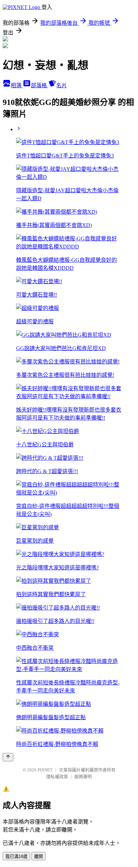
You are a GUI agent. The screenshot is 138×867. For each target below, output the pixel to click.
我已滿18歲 (16, 856)
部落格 (39, 85)
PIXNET (45, 769)
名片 (61, 85)
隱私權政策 (57, 776)
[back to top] (8, 757)
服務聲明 (83, 776)
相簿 (17, 85)
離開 (38, 856)
